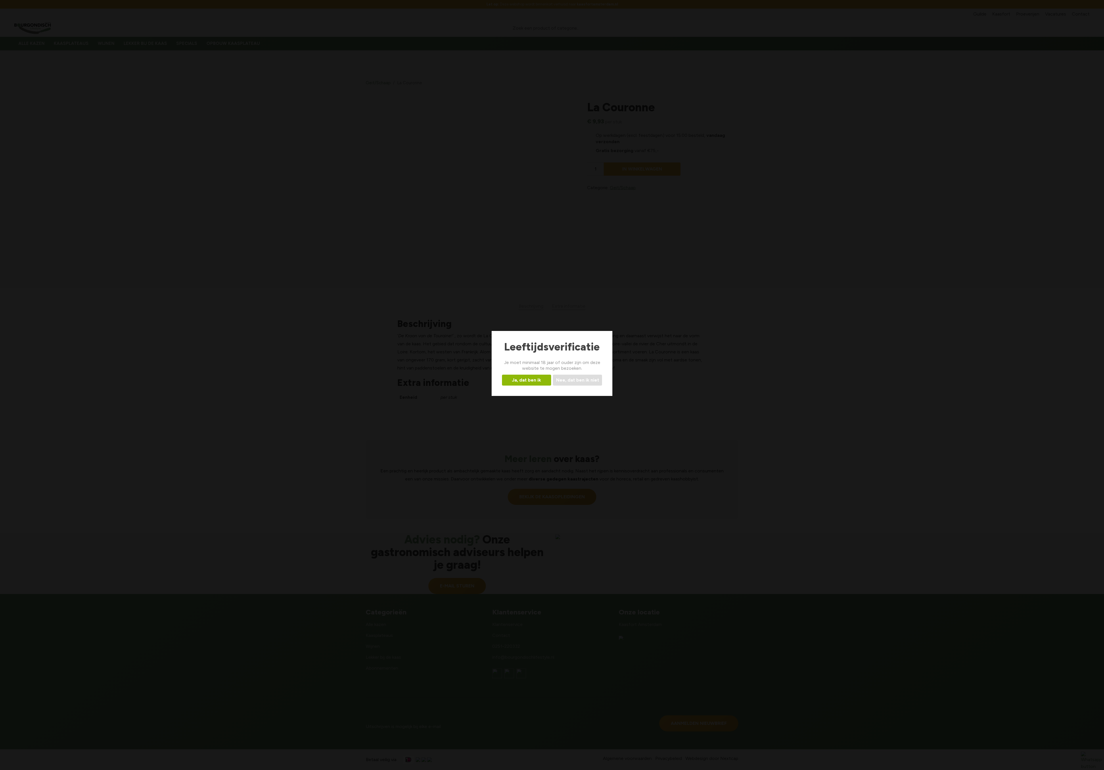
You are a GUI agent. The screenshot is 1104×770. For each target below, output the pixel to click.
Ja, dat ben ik (526, 380)
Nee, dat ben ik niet (577, 380)
